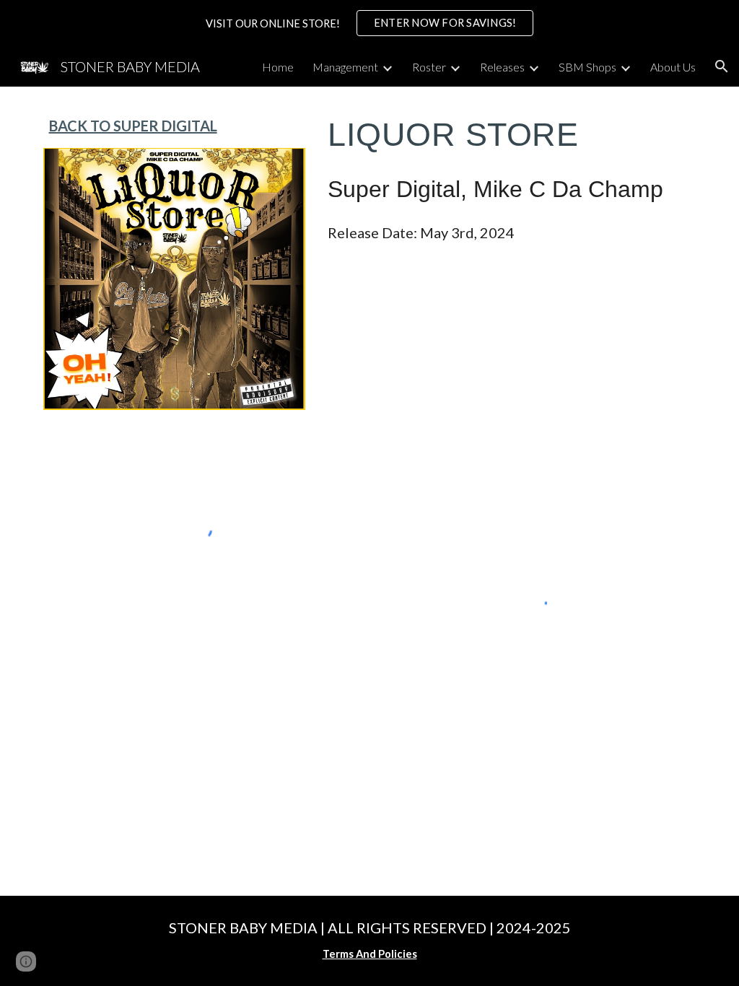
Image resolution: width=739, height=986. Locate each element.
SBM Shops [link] (587, 67)
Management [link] (345, 67)
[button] (721, 66)
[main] (174, 126)
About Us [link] (673, 67)
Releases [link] (502, 67)
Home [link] (278, 67)
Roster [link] (429, 67)
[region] (369, 23)
